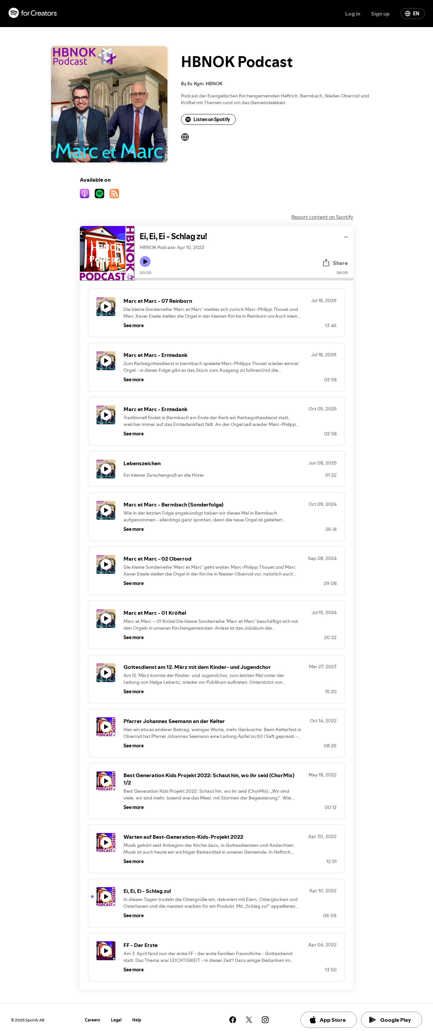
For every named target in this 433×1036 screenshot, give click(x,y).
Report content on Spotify (322, 217)
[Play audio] (346, 236)
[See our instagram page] (265, 1020)
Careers (92, 1020)
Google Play (395, 1019)
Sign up (380, 13)
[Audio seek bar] (243, 279)
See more (133, 325)
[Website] (185, 137)
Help (136, 1020)
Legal (116, 1020)
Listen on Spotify (211, 119)
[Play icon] (145, 261)
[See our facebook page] (233, 1020)
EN (416, 13)
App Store (333, 1019)
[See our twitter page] (249, 1020)
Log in (352, 13)
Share (340, 263)
